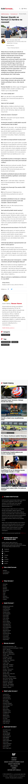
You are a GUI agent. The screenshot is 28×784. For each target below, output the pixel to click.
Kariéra (14, 768)
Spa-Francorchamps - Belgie (9, 678)
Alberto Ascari (6, 715)
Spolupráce (5, 573)
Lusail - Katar (6, 663)
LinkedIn (6, 559)
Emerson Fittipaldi (7, 703)
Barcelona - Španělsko (8, 652)
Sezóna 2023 (5, 344)
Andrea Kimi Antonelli (8, 606)
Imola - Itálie (6, 655)
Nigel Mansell (6, 723)
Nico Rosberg (6, 701)
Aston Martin (6, 597)
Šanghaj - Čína (6, 675)
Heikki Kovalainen (7, 743)
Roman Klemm (10, 45)
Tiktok (5, 557)
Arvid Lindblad (6, 621)
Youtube (6, 561)
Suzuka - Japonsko (7, 658)
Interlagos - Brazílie (7, 657)
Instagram (6, 551)
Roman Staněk (6, 342)
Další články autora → (8, 328)
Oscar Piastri (6, 615)
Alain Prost (5, 707)
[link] (19, 8)
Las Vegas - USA (6, 661)
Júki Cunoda (6, 634)
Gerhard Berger (6, 733)
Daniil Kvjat (5, 742)
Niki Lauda (5, 700)
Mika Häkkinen (6, 721)
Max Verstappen (6, 613)
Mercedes (5, 584)
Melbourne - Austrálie (8, 666)
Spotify (6, 563)
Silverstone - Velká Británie (9, 676)
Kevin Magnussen (7, 748)
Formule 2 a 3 (14, 14)
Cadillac (5, 599)
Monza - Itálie (6, 672)
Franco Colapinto (7, 622)
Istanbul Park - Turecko (8, 685)
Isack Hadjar (6, 616)
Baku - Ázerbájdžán (7, 651)
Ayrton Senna (6, 709)
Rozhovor (14, 342)
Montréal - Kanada (7, 670)
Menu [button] (25, 8)
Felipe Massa (6, 739)
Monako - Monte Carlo (8, 669)
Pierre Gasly (5, 619)
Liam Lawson (6, 618)
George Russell (6, 607)
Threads (6, 555)
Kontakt (14, 760)
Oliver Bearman (6, 624)
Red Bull (5, 588)
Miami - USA (6, 667)
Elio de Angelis (6, 734)
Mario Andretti (6, 706)
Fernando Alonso (7, 633)
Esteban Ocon (6, 631)
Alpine (4, 591)
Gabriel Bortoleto (7, 625)
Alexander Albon (7, 630)
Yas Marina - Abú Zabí (8, 679)
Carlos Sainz (6, 628)
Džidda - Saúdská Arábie (9, 654)
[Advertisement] (14, 3)
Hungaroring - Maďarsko (9, 660)
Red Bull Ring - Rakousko (9, 673)
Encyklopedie (6, 572)
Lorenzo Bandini (7, 745)
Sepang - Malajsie (7, 687)
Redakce (5, 570)
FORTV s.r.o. (23, 533)
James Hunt (6, 713)
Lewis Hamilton (6, 609)
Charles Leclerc (6, 612)
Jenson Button (6, 716)
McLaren (5, 587)
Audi (4, 594)
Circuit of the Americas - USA (9, 646)
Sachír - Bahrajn (6, 649)
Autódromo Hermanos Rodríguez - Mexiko (13, 648)
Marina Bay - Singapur (8, 664)
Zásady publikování (14, 764)
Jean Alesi (5, 731)
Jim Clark (5, 718)
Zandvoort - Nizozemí (8, 681)
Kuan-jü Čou (6, 746)
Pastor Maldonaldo (7, 740)
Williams (5, 596)
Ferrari (4, 585)
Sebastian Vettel (7, 710)
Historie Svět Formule (14, 770)
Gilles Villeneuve (7, 736)
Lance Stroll (5, 636)
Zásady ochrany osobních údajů (14, 762)
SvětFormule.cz (5, 14)
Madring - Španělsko (8, 682)
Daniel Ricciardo (7, 730)
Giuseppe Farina (7, 712)
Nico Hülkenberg (7, 627)
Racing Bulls (6, 590)
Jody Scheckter (6, 720)
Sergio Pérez (6, 639)
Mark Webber (6, 737)
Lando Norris (6, 610)
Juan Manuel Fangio (8, 704)
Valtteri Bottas (6, 638)
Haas (4, 593)
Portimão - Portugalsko (8, 684)
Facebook (6, 549)
